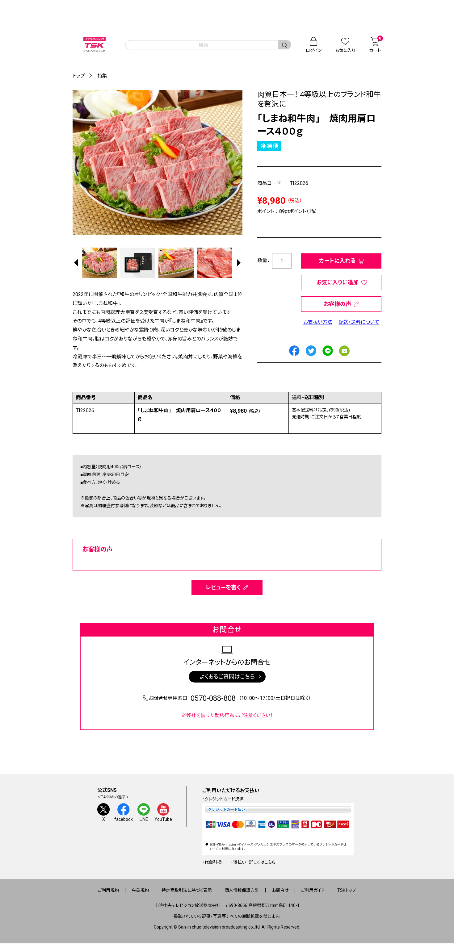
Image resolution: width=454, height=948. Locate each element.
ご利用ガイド (313, 890)
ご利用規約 (108, 890)
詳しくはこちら (262, 862)
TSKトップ (346, 890)
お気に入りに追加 (337, 282)
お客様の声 (337, 304)
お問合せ (280, 890)
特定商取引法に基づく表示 (187, 890)
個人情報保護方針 (242, 890)
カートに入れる (337, 260)
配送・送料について (358, 322)
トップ (79, 76)
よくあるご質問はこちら (227, 676)
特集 (102, 76)
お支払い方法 (317, 322)
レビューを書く (223, 587)
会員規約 (140, 890)
